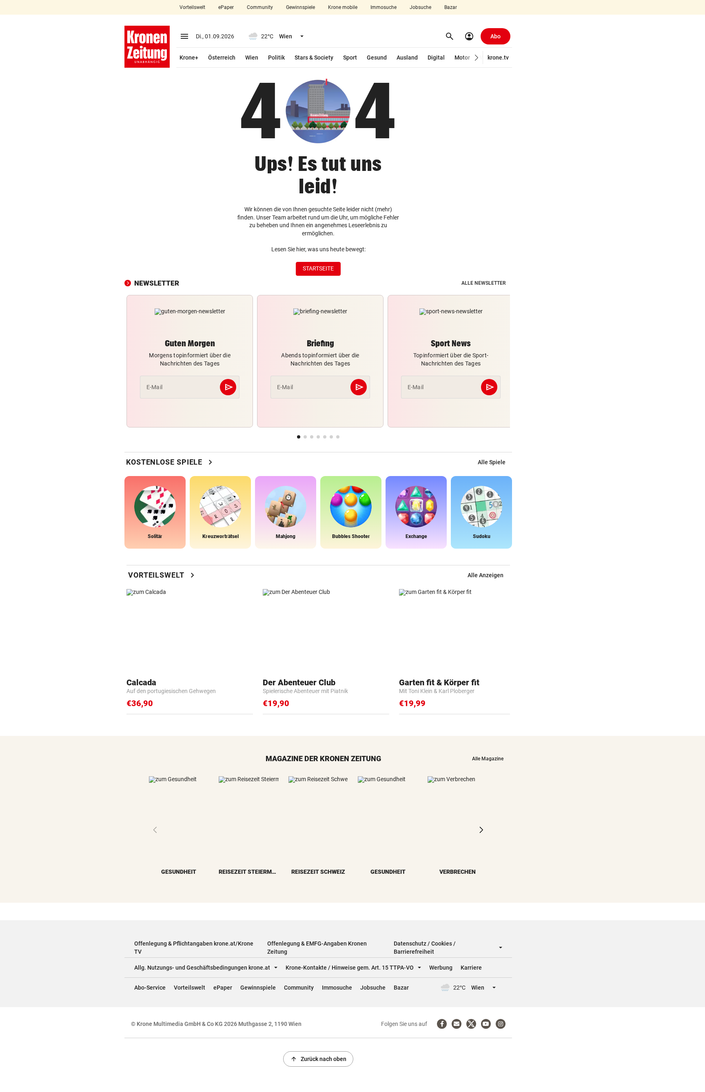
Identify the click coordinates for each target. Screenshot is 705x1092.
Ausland (407, 57)
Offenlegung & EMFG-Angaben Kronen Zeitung (317, 947)
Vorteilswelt (192, 7)
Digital (436, 57)
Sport (350, 57)
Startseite (318, 268)
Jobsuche (420, 7)
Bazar (450, 7)
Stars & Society (314, 57)
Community (260, 7)
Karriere (471, 967)
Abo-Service (150, 987)
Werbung (440, 967)
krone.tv (498, 57)
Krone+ (189, 57)
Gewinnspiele (300, 7)
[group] (491, 462)
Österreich (221, 57)
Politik (276, 57)
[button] (477, 58)
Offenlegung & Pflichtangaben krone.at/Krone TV (193, 947)
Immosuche (383, 7)
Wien (251, 57)
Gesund (377, 57)
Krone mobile (342, 7)
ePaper (226, 7)
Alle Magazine (487, 759)
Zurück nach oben (318, 1058)
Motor (462, 57)
